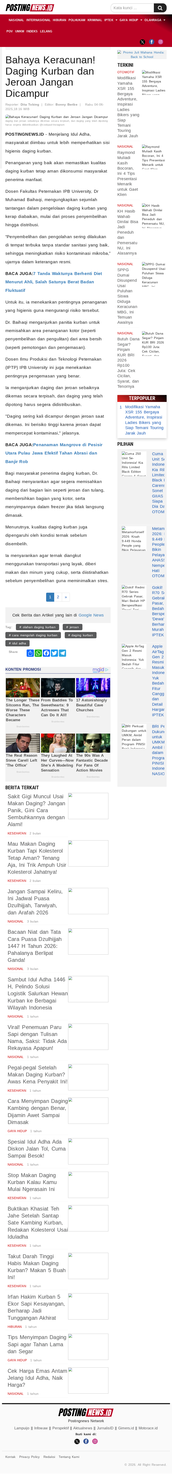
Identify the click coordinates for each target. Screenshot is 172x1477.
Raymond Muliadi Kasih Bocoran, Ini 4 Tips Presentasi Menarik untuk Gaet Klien (127, 173)
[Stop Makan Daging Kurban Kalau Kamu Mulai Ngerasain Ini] (88, 1185)
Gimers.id (126, 1428)
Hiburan (59, 20)
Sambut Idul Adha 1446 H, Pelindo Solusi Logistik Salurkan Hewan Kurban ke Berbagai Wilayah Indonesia (38, 993)
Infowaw (41, 1428)
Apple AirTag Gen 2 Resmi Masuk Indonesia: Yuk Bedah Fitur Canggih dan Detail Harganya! (161, 678)
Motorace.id (148, 1428)
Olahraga (152, 20)
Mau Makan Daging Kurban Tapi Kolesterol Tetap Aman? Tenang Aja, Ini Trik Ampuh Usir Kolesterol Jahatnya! (37, 858)
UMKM (19, 31)
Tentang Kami (69, 1457)
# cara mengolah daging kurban (33, 635)
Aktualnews (82, 1428)
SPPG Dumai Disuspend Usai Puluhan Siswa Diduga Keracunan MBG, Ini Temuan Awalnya (127, 296)
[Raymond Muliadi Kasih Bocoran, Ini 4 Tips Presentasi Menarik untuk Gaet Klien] (154, 156)
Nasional (16, 20)
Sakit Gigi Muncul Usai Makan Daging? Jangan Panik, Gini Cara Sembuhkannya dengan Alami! (36, 810)
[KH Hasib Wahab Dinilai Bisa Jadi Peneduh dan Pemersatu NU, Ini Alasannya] (154, 215)
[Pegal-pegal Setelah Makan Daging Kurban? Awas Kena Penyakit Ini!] (88, 1077)
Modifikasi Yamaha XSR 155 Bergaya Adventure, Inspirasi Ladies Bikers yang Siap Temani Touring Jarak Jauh (141, 420)
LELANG (46, 31)
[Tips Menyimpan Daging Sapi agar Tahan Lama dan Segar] (88, 1347)
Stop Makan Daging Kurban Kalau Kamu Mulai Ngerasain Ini (32, 1182)
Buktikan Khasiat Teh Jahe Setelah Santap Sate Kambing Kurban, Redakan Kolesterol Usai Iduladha (38, 1223)
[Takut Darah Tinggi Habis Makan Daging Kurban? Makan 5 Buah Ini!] (88, 1266)
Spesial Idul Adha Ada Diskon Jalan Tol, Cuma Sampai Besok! (37, 1149)
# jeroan (72, 627)
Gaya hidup (129, 20)
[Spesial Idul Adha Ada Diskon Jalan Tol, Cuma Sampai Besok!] (88, 1151)
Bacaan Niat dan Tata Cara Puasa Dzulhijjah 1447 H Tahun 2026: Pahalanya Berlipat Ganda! (35, 946)
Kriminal (95, 20)
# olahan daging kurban (37, 627)
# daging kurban (80, 635)
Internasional (38, 20)
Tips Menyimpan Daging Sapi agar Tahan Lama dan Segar (37, 1344)
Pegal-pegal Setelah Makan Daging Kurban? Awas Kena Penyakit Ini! (38, 1074)
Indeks (32, 31)
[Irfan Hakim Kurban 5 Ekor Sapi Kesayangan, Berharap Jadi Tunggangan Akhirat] (88, 1306)
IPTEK (108, 20)
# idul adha (17, 643)
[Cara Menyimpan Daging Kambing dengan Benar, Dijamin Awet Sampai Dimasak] (88, 1111)
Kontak (10, 1457)
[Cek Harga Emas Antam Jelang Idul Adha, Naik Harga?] (88, 1380)
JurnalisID (105, 1428)
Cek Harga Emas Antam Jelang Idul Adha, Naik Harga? (37, 1378)
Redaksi (49, 1457)
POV (9, 31)
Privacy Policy (29, 1457)
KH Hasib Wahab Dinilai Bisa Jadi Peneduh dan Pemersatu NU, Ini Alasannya (127, 232)
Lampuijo (22, 1428)
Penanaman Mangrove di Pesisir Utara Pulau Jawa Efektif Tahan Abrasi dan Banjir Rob (53, 453)
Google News (91, 615)
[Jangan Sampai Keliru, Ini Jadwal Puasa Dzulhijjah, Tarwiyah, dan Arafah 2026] (88, 901)
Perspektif (60, 1428)
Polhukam (77, 20)
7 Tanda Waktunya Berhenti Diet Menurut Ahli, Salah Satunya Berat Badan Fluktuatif (53, 282)
